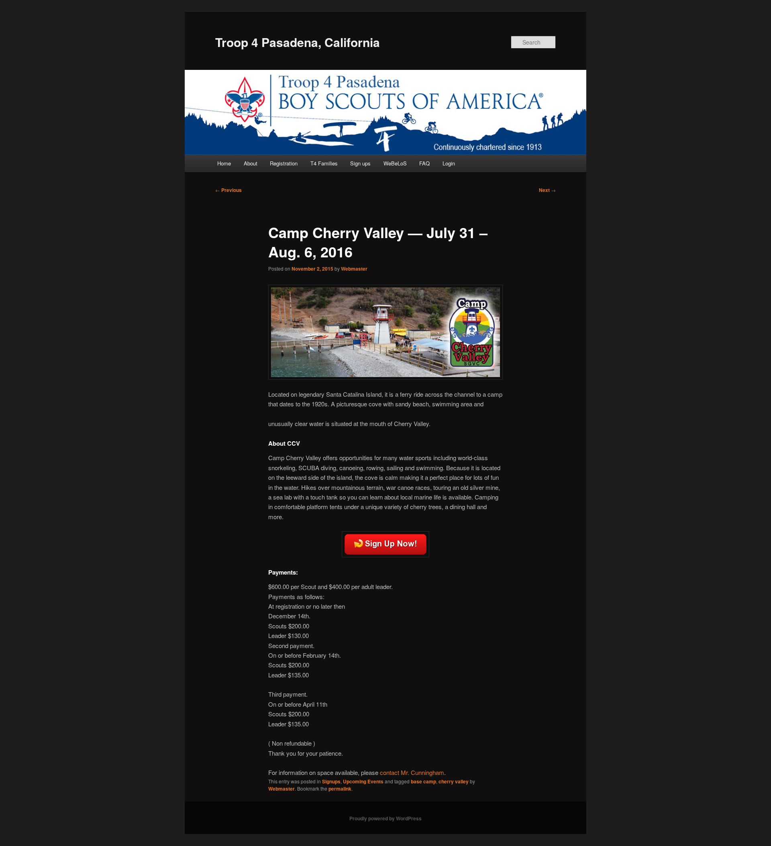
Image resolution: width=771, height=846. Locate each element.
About (250, 163)
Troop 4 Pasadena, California (297, 42)
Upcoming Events (363, 781)
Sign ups (360, 163)
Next (547, 190)
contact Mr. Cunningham (412, 772)
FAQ (424, 163)
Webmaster (354, 268)
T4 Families (324, 163)
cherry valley (454, 781)
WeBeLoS (395, 163)
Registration (284, 163)
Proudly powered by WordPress (385, 818)
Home (224, 163)
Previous (228, 190)
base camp (423, 781)
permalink (339, 788)
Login (449, 163)
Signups (331, 781)
